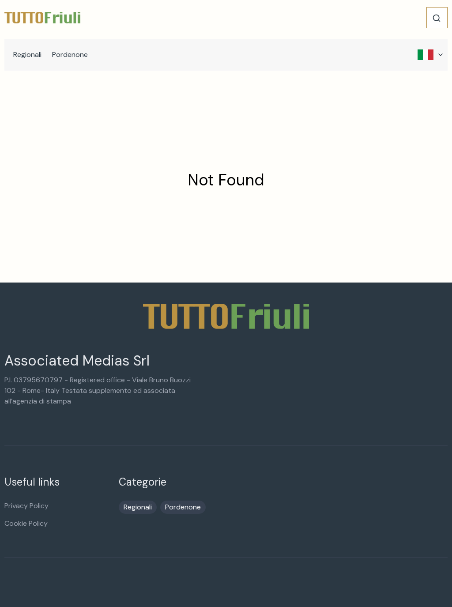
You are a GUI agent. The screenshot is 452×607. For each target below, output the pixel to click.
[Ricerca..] (436, 18)
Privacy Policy (26, 505)
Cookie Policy (26, 523)
